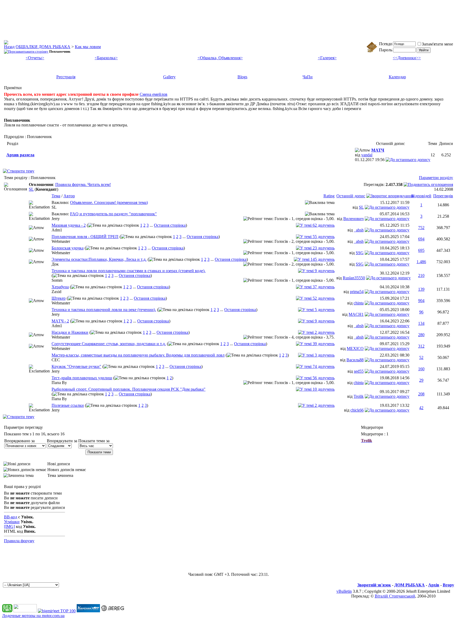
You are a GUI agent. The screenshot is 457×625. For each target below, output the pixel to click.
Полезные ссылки (68, 405)
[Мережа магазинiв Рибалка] (112, 611)
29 (421, 380)
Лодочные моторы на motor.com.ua (33, 615)
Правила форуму (19, 541)
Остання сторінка (170, 225)
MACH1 (356, 314)
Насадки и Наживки (70, 332)
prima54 (357, 291)
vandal (366, 155)
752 (421, 227)
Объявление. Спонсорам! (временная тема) (109, 202)
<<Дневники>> (407, 58)
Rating (329, 196)
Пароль (385, 50)
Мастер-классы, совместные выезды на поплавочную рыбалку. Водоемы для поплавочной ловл (138, 355)
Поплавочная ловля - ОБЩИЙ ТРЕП (85, 236)
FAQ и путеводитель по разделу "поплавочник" (113, 214)
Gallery (169, 77)
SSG (360, 252)
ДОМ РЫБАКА (409, 585)
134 (421, 323)
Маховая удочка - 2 (69, 225)
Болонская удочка (68, 248)
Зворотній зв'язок (374, 585)
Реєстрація (65, 77)
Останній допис (350, 196)
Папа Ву (59, 382)
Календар (397, 77)
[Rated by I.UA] (25, 611)
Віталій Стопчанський (395, 596)
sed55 (359, 371)
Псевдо (385, 44)
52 (421, 357)
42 (421, 407)
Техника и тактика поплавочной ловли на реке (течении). (104, 309)
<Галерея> (327, 58)
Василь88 (355, 360)
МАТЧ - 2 (60, 321)
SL (31, 189)
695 (421, 250)
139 (421, 289)
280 (421, 334)
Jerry (56, 218)
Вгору (448, 585)
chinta (359, 303)
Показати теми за (93, 441)
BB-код (10, 517)
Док (55, 264)
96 (421, 312)
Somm (57, 280)
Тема (56, 196)
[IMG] (9, 526)
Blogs (242, 77)
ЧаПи (308, 77)
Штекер (59, 298)
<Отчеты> (35, 58)
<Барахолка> (106, 58)
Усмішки (12, 521)
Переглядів (443, 196)
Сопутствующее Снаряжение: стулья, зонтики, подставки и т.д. (109, 343)
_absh (359, 230)
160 (421, 369)
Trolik (359, 396)
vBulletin (344, 591)
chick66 (357, 410)
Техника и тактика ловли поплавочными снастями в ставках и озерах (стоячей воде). (128, 270)
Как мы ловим (88, 46)
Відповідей (421, 196)
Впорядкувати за (62, 441)
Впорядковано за (19, 441)
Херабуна (60, 287)
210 (421, 275)
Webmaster (61, 241)
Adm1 (57, 230)
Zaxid (56, 291)
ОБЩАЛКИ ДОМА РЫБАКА (43, 46)
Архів (433, 585)
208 (421, 394)
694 (421, 239)
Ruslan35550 (354, 278)
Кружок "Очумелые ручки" (76, 366)
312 (421, 346)
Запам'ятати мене (437, 44)
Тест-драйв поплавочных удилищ (82, 378)
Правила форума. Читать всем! (83, 184)
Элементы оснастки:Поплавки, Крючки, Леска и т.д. (99, 259)
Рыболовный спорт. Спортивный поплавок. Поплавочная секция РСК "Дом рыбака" (128, 389)
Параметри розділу (436, 177)
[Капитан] (88, 611)
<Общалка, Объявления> (220, 58)
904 (421, 300)
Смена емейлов (153, 94)
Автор (69, 196)
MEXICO (355, 348)
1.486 (421, 261)
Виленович (353, 218)
